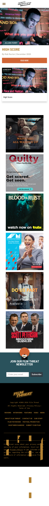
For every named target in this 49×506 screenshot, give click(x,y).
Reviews (6, 71)
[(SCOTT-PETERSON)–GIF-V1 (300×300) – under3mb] (24, 312)
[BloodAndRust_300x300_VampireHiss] (24, 194)
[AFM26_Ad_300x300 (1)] (24, 233)
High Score (7, 97)
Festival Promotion (31, 422)
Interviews (17, 413)
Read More (24, 60)
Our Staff (38, 418)
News (42, 413)
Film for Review (14, 422)
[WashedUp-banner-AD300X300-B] (24, 116)
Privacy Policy (33, 406)
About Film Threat (12, 418)
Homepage (7, 69)
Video (36, 413)
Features (28, 413)
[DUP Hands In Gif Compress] (24, 272)
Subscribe (36, 374)
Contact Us (27, 418)
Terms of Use (24, 408)
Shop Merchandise (16, 425)
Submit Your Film (33, 425)
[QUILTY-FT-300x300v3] (24, 155)
